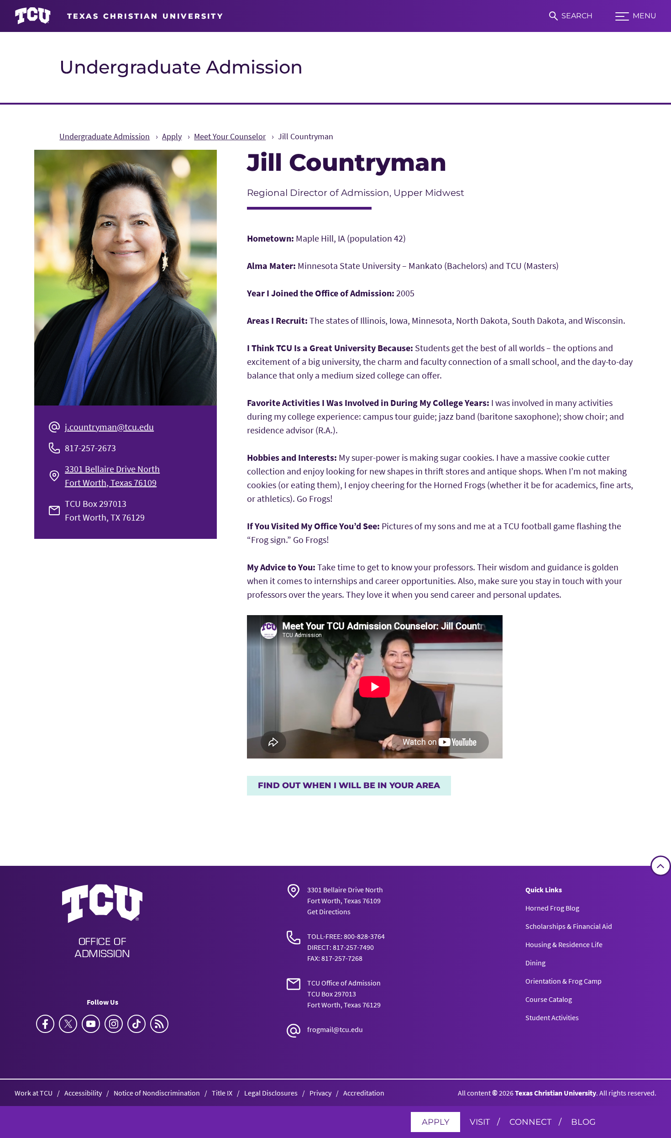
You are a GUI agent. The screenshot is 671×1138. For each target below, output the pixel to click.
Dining (535, 962)
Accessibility (83, 1092)
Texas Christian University (555, 1092)
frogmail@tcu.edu (335, 1029)
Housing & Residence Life (564, 944)
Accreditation (363, 1092)
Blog (583, 1122)
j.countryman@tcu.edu (109, 426)
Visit (480, 1122)
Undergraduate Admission (181, 67)
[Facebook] (45, 1024)
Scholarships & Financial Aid (568, 926)
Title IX (222, 1092)
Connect (530, 1122)
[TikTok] (136, 1024)
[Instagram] (114, 1024)
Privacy (320, 1092)
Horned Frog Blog (552, 907)
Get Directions (329, 911)
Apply (435, 1122)
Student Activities (552, 1017)
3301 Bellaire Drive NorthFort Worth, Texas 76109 (112, 475)
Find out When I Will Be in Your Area (349, 785)
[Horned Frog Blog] (159, 1024)
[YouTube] (91, 1024)
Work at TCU (33, 1092)
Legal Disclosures (271, 1092)
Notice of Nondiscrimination (157, 1092)
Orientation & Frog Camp (563, 980)
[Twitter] (68, 1024)
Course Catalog (548, 999)
